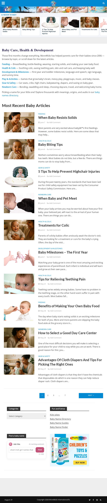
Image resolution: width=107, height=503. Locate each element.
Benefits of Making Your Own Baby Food (69, 306)
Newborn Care (44, 195)
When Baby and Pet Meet (57, 198)
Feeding (41, 114)
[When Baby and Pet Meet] (19, 202)
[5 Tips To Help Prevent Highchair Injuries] (19, 176)
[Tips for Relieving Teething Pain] (19, 283)
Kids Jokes (55, 414)
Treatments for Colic (53, 225)
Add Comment (55, 122)
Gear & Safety (44, 168)
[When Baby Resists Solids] (19, 122)
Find (40, 449)
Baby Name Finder (59, 427)
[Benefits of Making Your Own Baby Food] (19, 310)
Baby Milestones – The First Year (63, 252)
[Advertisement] (53, 487)
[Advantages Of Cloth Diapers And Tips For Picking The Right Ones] (19, 364)
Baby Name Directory (60, 418)
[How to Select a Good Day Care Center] (19, 337)
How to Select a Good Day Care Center (67, 333)
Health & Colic (44, 141)
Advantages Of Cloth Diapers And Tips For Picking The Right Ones (70, 362)
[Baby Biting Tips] (19, 149)
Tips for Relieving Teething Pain (61, 279)
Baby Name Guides (59, 423)
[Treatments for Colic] (19, 229)
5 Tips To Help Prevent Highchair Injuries (69, 171)
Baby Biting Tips (50, 144)
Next (90, 395)
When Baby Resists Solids (57, 117)
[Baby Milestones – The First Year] (19, 256)
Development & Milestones (50, 249)
